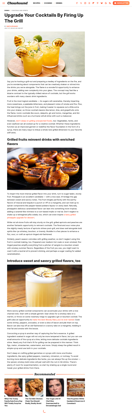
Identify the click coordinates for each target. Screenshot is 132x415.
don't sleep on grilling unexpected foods (34, 121)
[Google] (106, 3)
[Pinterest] (97, 3)
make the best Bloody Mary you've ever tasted (53, 320)
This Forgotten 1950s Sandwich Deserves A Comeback (76, 401)
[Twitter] (81, 3)
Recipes (36, 3)
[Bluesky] (101, 3)
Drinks (59, 3)
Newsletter (122, 3)
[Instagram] (85, 3)
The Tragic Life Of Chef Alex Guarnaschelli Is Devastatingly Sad (53, 402)
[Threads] (89, 3)
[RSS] (110, 3)
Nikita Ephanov (12, 26)
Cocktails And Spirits (20, 10)
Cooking (48, 3)
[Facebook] (77, 3)
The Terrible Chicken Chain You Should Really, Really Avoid (34, 401)
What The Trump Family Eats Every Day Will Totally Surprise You (13, 402)
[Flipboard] (93, 3)
